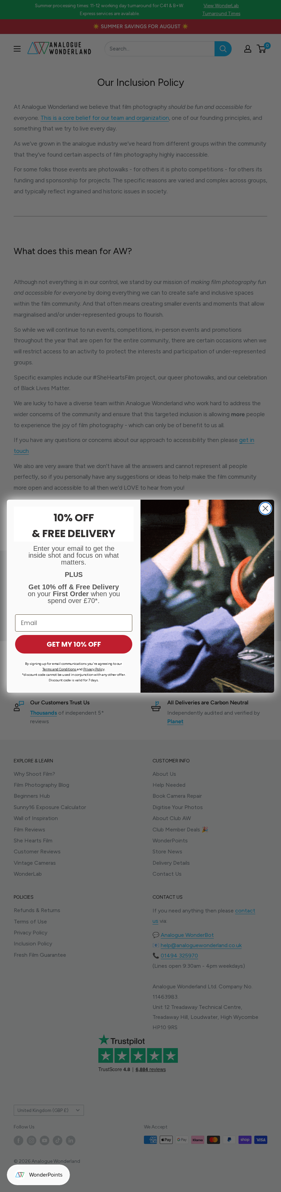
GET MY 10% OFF (74, 644)
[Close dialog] (265, 508)
